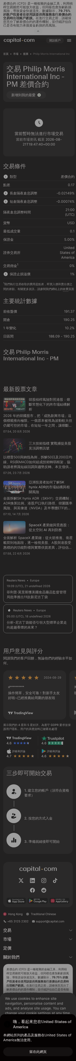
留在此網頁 (38, 1052)
